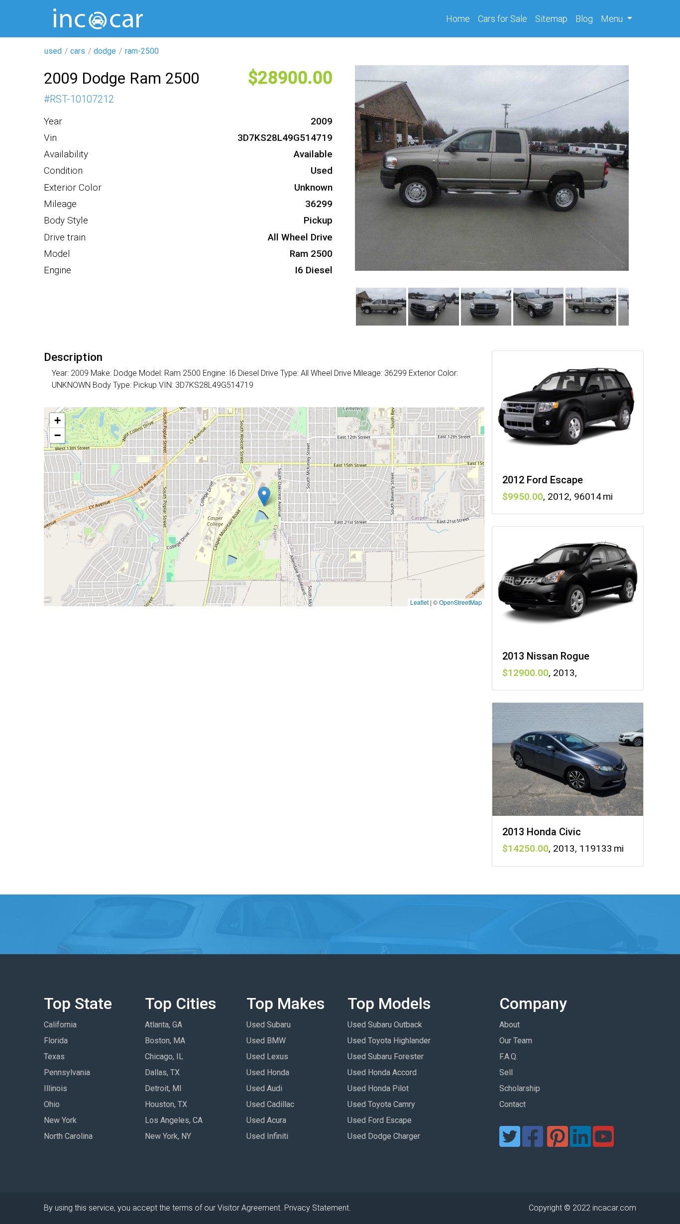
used (53, 51)
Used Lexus (267, 1056)
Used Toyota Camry (381, 1104)
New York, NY (168, 1136)
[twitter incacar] (509, 1142)
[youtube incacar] (603, 1142)
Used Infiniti (267, 1136)
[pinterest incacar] (557, 1142)
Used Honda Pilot (378, 1088)
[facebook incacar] (532, 1142)
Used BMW (266, 1040)
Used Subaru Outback (384, 1024)
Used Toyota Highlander (389, 1040)
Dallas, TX (162, 1072)
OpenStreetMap (460, 602)
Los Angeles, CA (174, 1120)
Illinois (55, 1088)
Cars (502, 18)
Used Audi (264, 1088)
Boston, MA (165, 1040)
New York (60, 1120)
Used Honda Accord (382, 1072)
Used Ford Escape (379, 1120)
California (60, 1024)
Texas (54, 1056)
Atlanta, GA (163, 1024)
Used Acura (266, 1120)
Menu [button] (613, 18)
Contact (512, 1104)
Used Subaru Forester (385, 1056)
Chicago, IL (164, 1056)
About (509, 1024)
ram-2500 (142, 51)
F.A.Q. (508, 1056)
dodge (105, 51)
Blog (584, 18)
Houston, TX (166, 1104)
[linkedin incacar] (580, 1142)
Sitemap (551, 18)
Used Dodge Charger (383, 1136)
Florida (56, 1040)
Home (460, 18)
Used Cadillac (270, 1104)
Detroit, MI (163, 1088)
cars (77, 51)
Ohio (52, 1104)
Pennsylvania (67, 1072)
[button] (264, 496)
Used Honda (267, 1072)
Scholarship (519, 1088)
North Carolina (68, 1136)
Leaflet (419, 602)
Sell (506, 1072)
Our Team (515, 1040)
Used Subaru (268, 1024)
